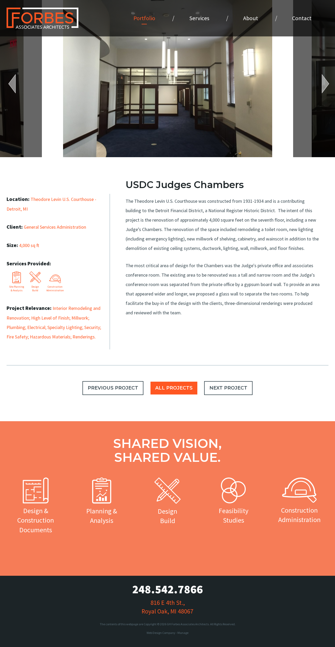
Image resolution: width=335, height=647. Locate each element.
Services (199, 18)
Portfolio (144, 18)
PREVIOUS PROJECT (113, 388)
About (250, 18)
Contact (301, 18)
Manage (182, 633)
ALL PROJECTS (174, 388)
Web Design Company (161, 633)
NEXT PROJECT (228, 388)
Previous (16, 84)
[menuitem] (144, 18)
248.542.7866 (167, 589)
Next (322, 84)
